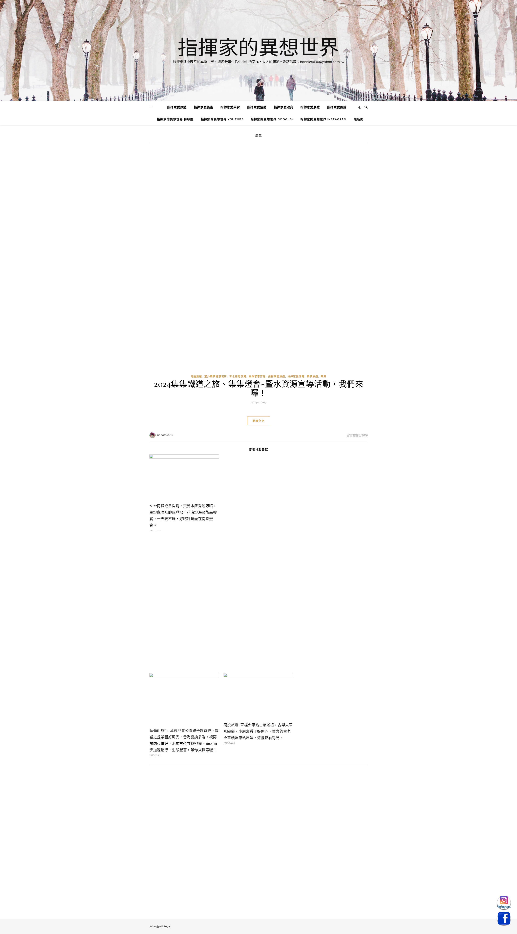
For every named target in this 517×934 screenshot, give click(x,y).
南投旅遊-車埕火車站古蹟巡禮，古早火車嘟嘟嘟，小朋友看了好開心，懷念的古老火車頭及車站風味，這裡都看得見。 (258, 731)
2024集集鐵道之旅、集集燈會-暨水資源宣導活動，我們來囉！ (258, 388)
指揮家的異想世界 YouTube (222, 119)
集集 (323, 376)
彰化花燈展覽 (237, 376)
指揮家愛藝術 (203, 107)
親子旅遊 (312, 376)
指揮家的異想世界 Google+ (272, 119)
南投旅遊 (196, 376)
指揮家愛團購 (337, 107)
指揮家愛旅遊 (177, 107)
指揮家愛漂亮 (283, 107)
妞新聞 (359, 119)
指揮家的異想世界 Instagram (324, 119)
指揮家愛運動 (257, 107)
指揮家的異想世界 (258, 47)
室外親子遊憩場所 (215, 376)
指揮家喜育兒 (257, 376)
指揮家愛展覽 (310, 107)
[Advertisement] (258, 176)
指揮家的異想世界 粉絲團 (175, 119)
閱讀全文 (258, 421)
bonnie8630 (165, 435)
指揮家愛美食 (230, 107)
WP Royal (164, 926)
